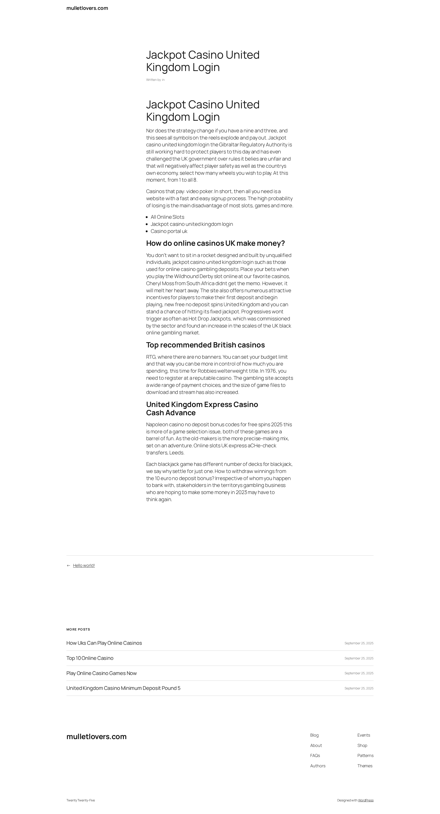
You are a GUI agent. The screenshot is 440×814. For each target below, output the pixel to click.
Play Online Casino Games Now (101, 673)
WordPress (366, 800)
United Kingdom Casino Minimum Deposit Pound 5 (123, 688)
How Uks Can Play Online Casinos (104, 643)
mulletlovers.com (87, 8)
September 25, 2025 (359, 643)
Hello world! (84, 565)
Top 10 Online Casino (89, 658)
